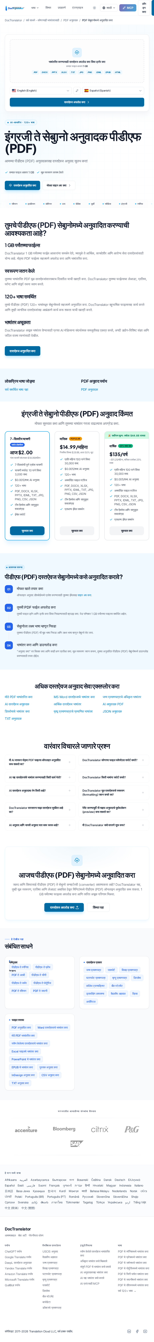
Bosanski (82, 1179)
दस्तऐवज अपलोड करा (62, 907)
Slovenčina (103, 1196)
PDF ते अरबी (18, 975)
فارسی (31, 1185)
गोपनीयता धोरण (36, 1235)
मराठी (84, 1191)
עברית (78, 1185)
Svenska (23, 1202)
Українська (115, 1202)
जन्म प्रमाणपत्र (93, 970)
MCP (130, 7)
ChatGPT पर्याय (13, 1251)
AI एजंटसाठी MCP (89, 1283)
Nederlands (119, 1191)
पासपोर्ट (111, 970)
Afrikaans (10, 1179)
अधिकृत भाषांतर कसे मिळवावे (93, 1261)
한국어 (52, 1191)
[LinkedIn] (129, 1331)
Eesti (20, 1185)
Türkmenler (73, 1202)
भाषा (33, 7)
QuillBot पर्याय (12, 1285)
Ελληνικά (134, 1179)
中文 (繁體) (28, 1208)
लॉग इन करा (144, 7)
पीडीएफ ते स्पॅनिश (20, 967)
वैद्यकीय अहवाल (118, 993)
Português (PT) (56, 1196)
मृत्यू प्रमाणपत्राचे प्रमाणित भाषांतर (73, 711)
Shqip (134, 1196)
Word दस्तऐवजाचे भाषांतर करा (52, 1027)
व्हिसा (134, 993)
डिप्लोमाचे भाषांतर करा (17, 711)
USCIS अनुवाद (50, 1251)
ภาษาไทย (56, 1202)
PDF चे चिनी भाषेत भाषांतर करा (133, 1274)
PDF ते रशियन (19, 990)
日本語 (9, 1191)
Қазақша (39, 1191)
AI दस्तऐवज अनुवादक (17, 704)
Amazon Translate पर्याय (19, 1274)
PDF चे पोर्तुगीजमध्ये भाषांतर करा (133, 1268)
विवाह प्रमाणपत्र (130, 970)
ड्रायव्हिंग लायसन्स (95, 993)
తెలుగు (44, 1202)
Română (74, 1196)
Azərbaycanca (40, 1179)
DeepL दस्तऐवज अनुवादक (18, 1262)
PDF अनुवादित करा (21, 1027)
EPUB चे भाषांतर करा (22, 1067)
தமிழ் (34, 1202)
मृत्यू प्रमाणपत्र (119, 977)
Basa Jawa (23, 1191)
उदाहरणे (62, 7)
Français (54, 1185)
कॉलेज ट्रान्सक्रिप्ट (95, 985)
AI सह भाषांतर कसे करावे (92, 1278)
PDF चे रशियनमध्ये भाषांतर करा (133, 1285)
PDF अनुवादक (89, 389)
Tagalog (88, 1202)
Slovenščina (120, 1196)
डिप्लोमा (137, 977)
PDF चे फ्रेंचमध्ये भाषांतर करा (132, 1257)
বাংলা (71, 1179)
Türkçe (100, 1202)
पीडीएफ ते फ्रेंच (42, 967)
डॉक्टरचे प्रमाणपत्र (52, 1307)
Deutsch (120, 1179)
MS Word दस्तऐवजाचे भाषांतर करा (74, 697)
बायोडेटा (46, 1302)
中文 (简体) (11, 1208)
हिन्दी (87, 1185)
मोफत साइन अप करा (56, 185)
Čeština (95, 1179)
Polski (18, 1196)
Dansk (107, 1179)
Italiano (138, 1185)
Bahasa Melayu (99, 1191)
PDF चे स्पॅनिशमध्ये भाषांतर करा (133, 1251)
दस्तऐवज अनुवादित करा (25, 185)
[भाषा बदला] (77, 91)
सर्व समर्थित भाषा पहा (16, 389)
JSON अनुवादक (112, 711)
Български (59, 1179)
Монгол (74, 1191)
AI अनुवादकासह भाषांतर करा (94, 1272)
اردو (127, 1202)
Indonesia (125, 1185)
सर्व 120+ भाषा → (127, 1290)
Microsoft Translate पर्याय (19, 1279)
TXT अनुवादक (13, 719)
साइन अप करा (84, 595)
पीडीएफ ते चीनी (38, 975)
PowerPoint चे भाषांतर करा (26, 1059)
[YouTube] (145, 1331)
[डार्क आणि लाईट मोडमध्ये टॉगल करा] (94, 8)
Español (9, 1185)
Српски (10, 1202)
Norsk (133, 1191)
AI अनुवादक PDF (113, 704)
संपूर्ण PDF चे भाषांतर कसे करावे (95, 1266)
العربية (23, 1179)
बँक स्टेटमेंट (117, 985)
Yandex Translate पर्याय (18, 1268)
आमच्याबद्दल (10, 1235)
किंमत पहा (98, 907)
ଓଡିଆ (144, 1191)
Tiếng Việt (139, 1202)
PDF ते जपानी (40, 990)
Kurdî (62, 1191)
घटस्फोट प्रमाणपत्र (95, 977)
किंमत (48, 7)
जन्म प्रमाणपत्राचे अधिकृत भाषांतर (122, 697)
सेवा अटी (22, 1235)
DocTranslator (18, 1229)
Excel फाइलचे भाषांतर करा (25, 1051)
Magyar (111, 1185)
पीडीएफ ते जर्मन (19, 983)
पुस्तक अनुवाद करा (48, 1067)
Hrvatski (98, 1185)
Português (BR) (34, 1196)
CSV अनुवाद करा (50, 1075)
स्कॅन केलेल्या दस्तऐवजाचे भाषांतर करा (29, 1043)
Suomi (42, 1185)
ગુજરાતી (67, 1185)
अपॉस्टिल (90, 1001)
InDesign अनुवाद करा (23, 1075)
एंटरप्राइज (77, 7)
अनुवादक (16, 7)
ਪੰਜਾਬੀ (8, 1196)
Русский (87, 1196)
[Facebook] (137, 1331)
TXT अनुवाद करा (20, 1083)
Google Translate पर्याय (18, 1257)
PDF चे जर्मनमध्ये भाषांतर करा (132, 1262)
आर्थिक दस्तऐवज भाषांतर (67, 704)
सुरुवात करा (27, 530)
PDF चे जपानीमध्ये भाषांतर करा (133, 1279)
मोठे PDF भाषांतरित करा (18, 697)
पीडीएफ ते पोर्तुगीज (42, 983)
